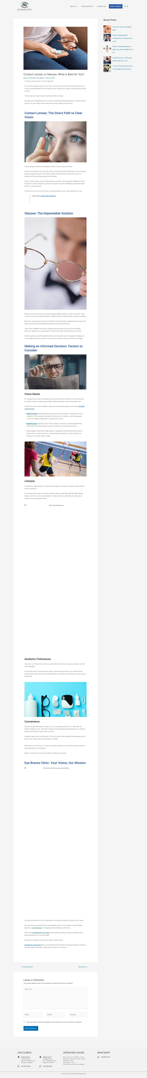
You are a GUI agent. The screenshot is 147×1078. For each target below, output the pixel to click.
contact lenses (37, 928)
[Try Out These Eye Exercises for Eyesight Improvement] (107, 68)
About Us (73, 6)
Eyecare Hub (101, 6)
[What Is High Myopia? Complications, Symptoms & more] (107, 37)
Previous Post (27, 967)
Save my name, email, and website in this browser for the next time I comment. (54, 1022)
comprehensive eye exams (41, 933)
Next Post (83, 967)
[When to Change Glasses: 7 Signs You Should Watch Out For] (107, 48)
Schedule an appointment (32, 945)
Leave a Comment (30, 78)
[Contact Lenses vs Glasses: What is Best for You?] (107, 60)
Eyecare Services (87, 6)
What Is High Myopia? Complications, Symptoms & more (122, 38)
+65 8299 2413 (105, 1057)
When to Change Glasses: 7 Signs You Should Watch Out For (122, 49)
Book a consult (115, 6)
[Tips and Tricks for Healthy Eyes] (107, 29)
